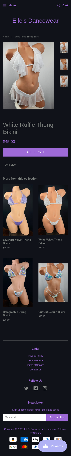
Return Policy (35, 360)
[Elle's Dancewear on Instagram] (45, 389)
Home (6, 36)
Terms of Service (35, 365)
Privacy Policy (35, 356)
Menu (12, 5)
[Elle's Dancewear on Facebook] (35, 389)
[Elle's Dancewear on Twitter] (26, 389)
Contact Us (35, 369)
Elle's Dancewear (35, 20)
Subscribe (57, 417)
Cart (65, 5)
